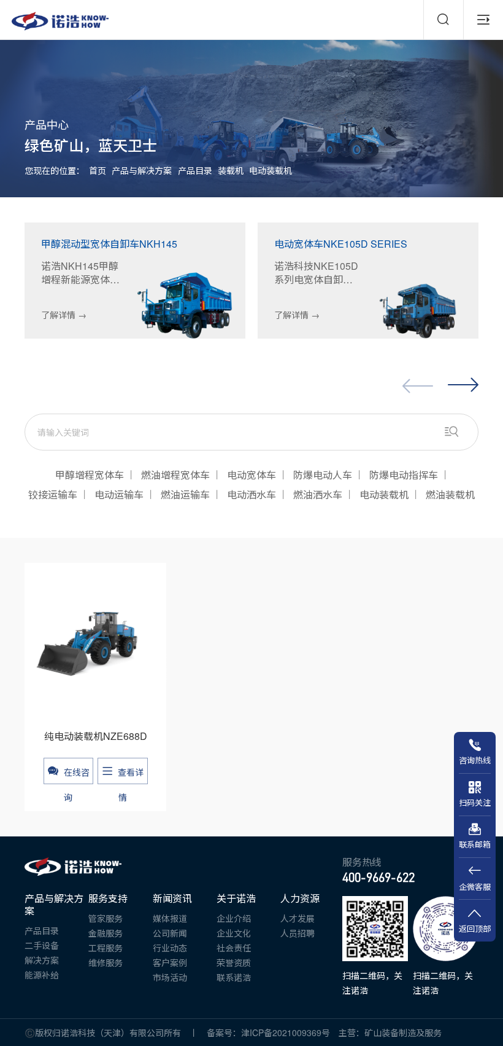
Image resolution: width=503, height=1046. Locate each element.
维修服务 (105, 962)
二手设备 (42, 945)
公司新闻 (170, 933)
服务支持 (108, 898)
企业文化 (234, 933)
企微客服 (475, 886)
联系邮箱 (475, 844)
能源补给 (42, 975)
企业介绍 (234, 918)
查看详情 (131, 775)
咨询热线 (475, 760)
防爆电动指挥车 (403, 475)
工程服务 (105, 948)
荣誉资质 (234, 962)
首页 (97, 170)
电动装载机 (270, 170)
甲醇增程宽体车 (89, 475)
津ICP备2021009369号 (290, 1032)
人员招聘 (297, 933)
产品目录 (195, 170)
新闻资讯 (172, 898)
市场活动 (170, 977)
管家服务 (105, 918)
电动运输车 (119, 494)
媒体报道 (170, 918)
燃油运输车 (185, 494)
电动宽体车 (251, 475)
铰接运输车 (52, 494)
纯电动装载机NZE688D (95, 736)
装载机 (231, 170)
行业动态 (170, 948)
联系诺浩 (234, 977)
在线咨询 (77, 775)
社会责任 (234, 948)
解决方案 (42, 960)
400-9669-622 (378, 877)
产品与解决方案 (142, 170)
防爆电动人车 (322, 475)
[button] (463, 385)
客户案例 (170, 962)
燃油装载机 (450, 494)
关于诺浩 (236, 898)
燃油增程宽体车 (175, 475)
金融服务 (105, 933)
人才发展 (297, 918)
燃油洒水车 (317, 494)
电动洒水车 (251, 494)
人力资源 (300, 898)
